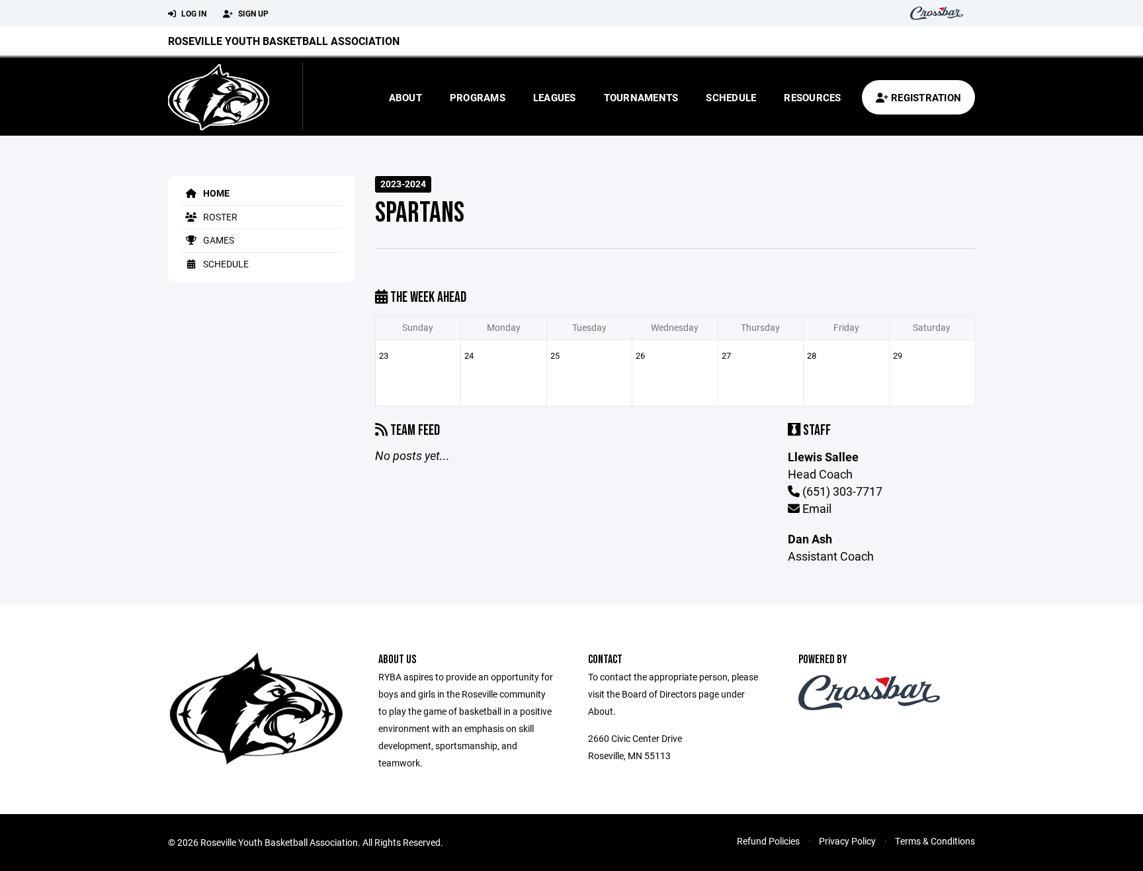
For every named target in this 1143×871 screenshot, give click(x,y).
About (405, 97)
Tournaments (641, 97)
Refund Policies (768, 841)
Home (215, 193)
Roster (219, 216)
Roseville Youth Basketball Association (284, 41)
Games (217, 240)
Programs (477, 97)
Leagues (554, 97)
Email (815, 508)
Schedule (731, 97)
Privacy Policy (847, 841)
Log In (192, 13)
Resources (812, 97)
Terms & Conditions (935, 841)
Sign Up (252, 13)
